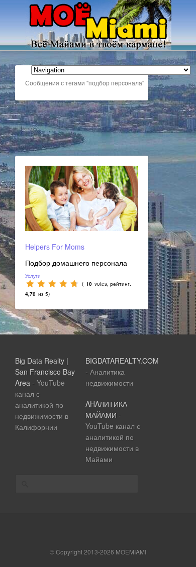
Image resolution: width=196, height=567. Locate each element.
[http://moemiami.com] (98, 47)
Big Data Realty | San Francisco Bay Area (45, 372)
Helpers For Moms (54, 247)
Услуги (33, 275)
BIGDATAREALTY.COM (122, 361)
